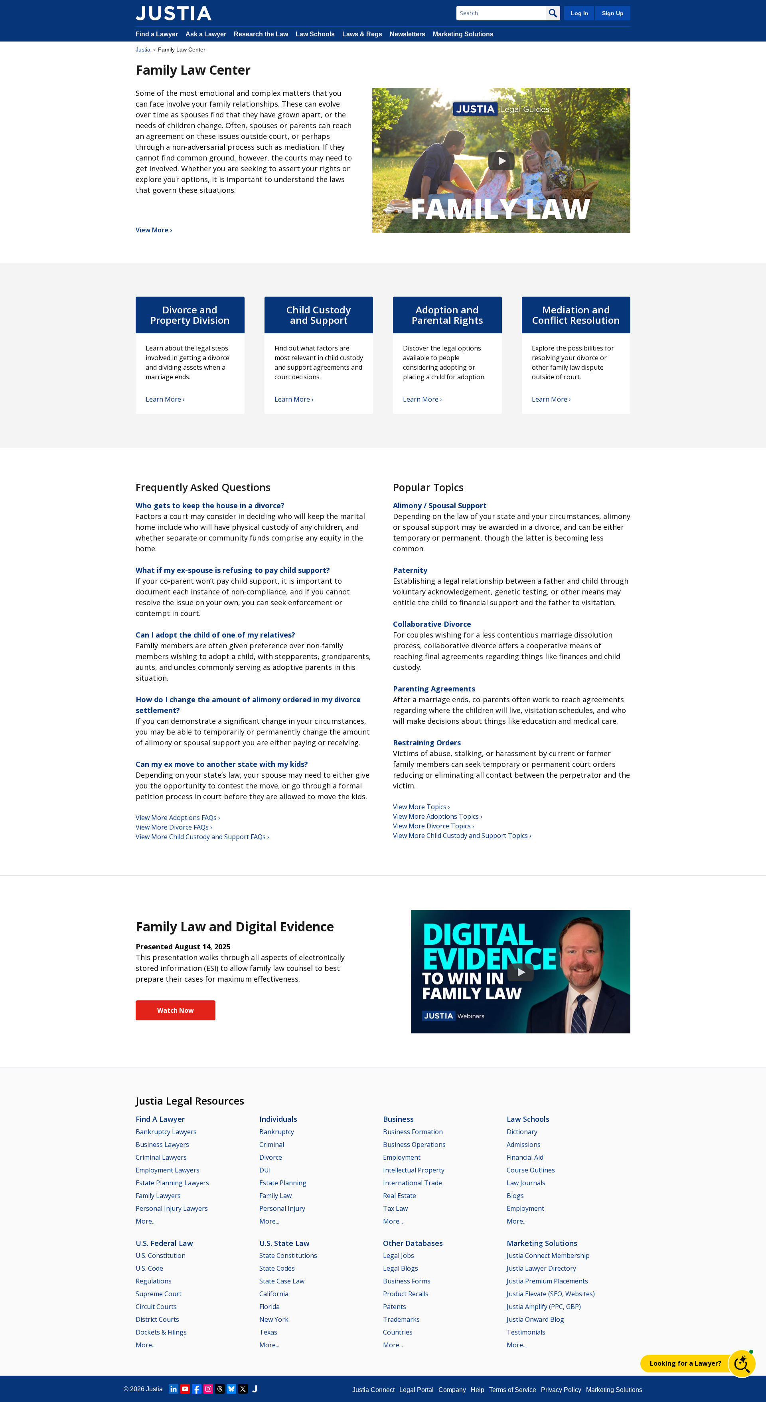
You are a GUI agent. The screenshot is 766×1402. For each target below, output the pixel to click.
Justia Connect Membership (548, 1255)
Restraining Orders (427, 742)
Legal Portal (416, 1389)
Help (477, 1389)
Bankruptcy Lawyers (166, 1131)
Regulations (154, 1281)
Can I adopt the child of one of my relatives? (215, 635)
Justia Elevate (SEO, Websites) (551, 1293)
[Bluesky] (231, 1389)
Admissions (524, 1144)
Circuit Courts (156, 1306)
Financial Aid (525, 1157)
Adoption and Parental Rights (447, 315)
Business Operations (414, 1144)
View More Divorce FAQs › (174, 827)
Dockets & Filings (161, 1332)
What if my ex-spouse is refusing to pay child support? (233, 570)
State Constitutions (288, 1255)
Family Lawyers (158, 1195)
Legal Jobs (398, 1255)
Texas (268, 1332)
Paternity (410, 570)
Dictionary (522, 1131)
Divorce (270, 1157)
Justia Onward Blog (535, 1319)
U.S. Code (149, 1268)
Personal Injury (282, 1208)
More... (146, 1221)
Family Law (275, 1195)
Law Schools (315, 34)
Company (452, 1389)
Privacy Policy (561, 1389)
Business (398, 1119)
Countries (398, 1332)
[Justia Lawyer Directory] (254, 1389)
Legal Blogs (400, 1268)
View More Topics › (421, 806)
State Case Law (281, 1281)
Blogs (515, 1195)
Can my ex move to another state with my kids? (222, 764)
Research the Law (261, 34)
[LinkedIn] (173, 1389)
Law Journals (526, 1182)
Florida (269, 1306)
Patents (394, 1306)
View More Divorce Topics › (433, 826)
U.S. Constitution (161, 1255)
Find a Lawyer (157, 34)
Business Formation (413, 1131)
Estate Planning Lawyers (172, 1182)
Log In (579, 13)
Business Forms (406, 1281)
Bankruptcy (276, 1131)
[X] (243, 1389)
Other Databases (413, 1243)
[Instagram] (208, 1389)
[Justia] (173, 13)
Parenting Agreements (434, 688)
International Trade (412, 1182)
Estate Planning (282, 1182)
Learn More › (165, 399)
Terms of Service (512, 1389)
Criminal (271, 1144)
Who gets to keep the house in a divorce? (210, 505)
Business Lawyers (162, 1144)
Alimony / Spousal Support (440, 505)
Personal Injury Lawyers (172, 1208)
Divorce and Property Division (190, 315)
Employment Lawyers (167, 1170)
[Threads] (220, 1389)
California (273, 1293)
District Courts (157, 1319)
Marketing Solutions (463, 34)
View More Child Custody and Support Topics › (462, 835)
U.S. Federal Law (164, 1243)
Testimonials (526, 1332)
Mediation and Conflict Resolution (576, 315)
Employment (402, 1157)
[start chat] (742, 1363)
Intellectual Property (413, 1170)
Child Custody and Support (318, 315)
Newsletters (407, 34)
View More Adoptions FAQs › (178, 817)
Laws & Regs (362, 34)
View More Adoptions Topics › (437, 816)
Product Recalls (405, 1293)
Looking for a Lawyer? (685, 1363)
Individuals (278, 1119)
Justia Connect (373, 1389)
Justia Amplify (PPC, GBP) (544, 1306)
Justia (143, 49)
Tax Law (395, 1208)
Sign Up (613, 13)
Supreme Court (159, 1293)
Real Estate (399, 1195)
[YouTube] (185, 1389)
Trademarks (401, 1319)
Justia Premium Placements (547, 1281)
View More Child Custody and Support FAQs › (202, 836)
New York (273, 1319)
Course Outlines (531, 1170)
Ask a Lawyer (207, 34)
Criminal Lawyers (161, 1157)
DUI (265, 1170)
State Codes (277, 1268)
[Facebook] (196, 1389)
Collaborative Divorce (432, 624)
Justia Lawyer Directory (541, 1268)
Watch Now (175, 1010)
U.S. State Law (284, 1243)
